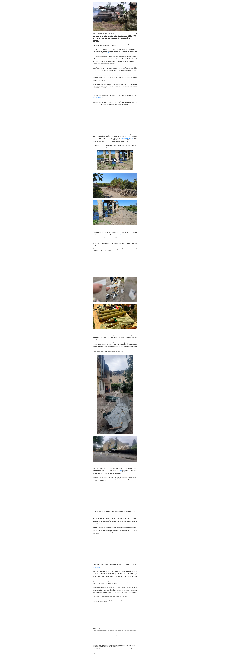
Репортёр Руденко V (97, 97)
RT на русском (120, 234)
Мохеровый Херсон (118, 339)
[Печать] (136, 33)
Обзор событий (101, 33)
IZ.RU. (120, 470)
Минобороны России (111, 52)
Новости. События (110, 33)
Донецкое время (96, 567)
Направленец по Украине (126, 138)
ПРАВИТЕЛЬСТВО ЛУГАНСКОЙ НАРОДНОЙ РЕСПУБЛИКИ (116, 513)
